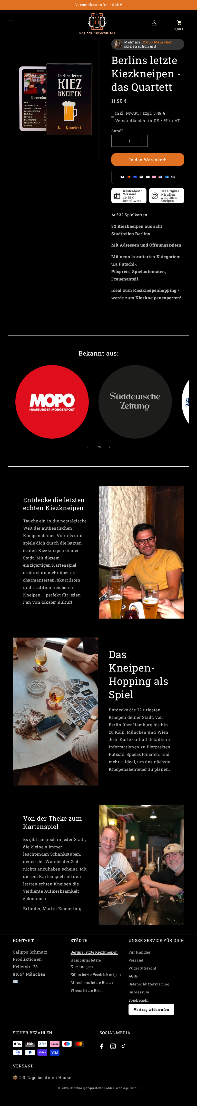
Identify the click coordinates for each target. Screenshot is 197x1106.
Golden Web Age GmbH (121, 1088)
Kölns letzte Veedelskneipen (96, 974)
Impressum (139, 992)
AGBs (133, 976)
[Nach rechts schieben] (109, 446)
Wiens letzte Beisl (87, 990)
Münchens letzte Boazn (92, 982)
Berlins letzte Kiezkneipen (94, 952)
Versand (136, 960)
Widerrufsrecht (142, 968)
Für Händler (140, 952)
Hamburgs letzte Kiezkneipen (86, 963)
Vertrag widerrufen (151, 1009)
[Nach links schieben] (87, 446)
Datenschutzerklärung (149, 984)
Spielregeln (139, 1000)
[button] (10, 23)
